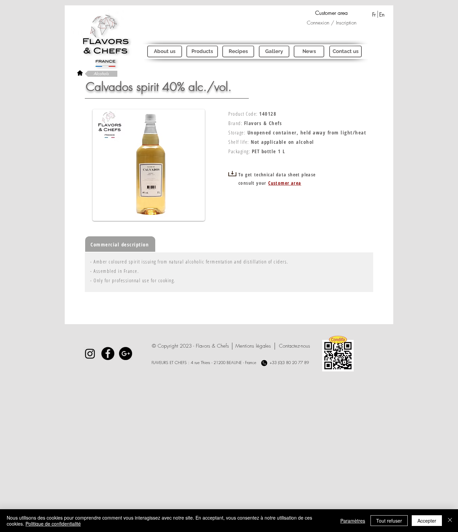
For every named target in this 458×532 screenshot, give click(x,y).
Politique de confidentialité (53, 523)
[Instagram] (90, 353)
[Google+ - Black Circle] (125, 353)
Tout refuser (389, 520)
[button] (190, 346)
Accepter (426, 520)
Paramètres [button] (352, 520)
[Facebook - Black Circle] (107, 353)
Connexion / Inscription (331, 22)
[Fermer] (450, 521)
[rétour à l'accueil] (80, 73)
